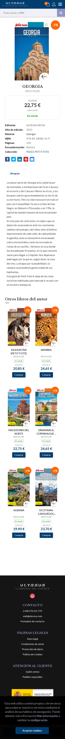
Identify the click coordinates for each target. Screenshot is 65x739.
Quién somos (33, 671)
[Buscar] (61, 13)
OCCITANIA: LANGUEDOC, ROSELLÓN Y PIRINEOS (46, 512)
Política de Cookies (32, 654)
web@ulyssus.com (32, 616)
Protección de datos (32, 649)
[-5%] (19, 326)
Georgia (31, 134)
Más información (47, 716)
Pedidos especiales (32, 676)
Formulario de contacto (32, 621)
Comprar (18, 374)
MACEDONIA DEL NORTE (18, 432)
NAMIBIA (46, 349)
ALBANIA (18, 510)
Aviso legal (32, 638)
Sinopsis (15, 173)
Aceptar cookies (32, 730)
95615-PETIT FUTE (37, 151)
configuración (38, 720)
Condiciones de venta (32, 644)
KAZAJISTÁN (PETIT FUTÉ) (19, 351)
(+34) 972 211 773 (32, 610)
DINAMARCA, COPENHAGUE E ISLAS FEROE (46, 432)
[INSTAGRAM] (32, 595)
